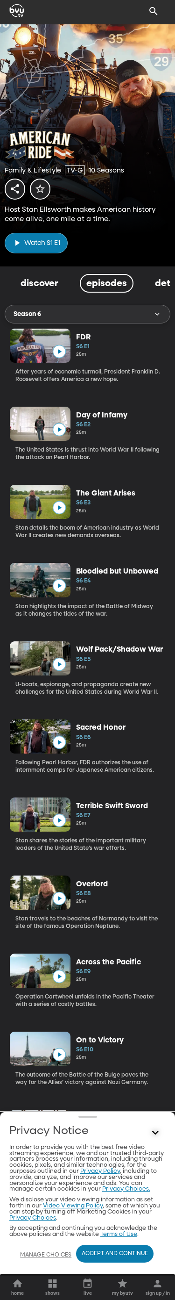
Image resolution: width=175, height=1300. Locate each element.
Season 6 (27, 314)
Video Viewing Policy (73, 1206)
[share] (15, 189)
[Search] (153, 11)
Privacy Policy (100, 1171)
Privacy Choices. (126, 1189)
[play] (59, 352)
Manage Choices (45, 1255)
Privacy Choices (32, 1218)
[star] (40, 189)
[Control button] (155, 1133)
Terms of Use (118, 1234)
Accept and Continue (115, 1254)
